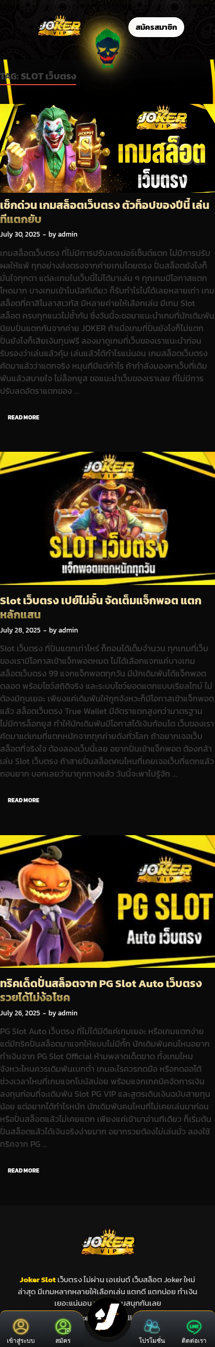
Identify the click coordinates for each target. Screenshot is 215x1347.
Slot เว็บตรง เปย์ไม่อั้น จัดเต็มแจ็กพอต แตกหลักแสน (100, 607)
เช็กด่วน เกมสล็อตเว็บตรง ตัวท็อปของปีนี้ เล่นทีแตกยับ (104, 212)
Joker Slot (38, 1279)
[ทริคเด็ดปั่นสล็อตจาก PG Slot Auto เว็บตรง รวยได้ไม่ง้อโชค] (107, 903)
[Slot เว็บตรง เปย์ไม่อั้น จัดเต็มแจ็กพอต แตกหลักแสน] (107, 520)
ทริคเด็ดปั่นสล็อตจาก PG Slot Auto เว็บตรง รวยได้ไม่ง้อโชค (101, 990)
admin (68, 234)
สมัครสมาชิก (156, 27)
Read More (19, 415)
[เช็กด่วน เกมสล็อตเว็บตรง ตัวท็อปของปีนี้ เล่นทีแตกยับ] (107, 148)
